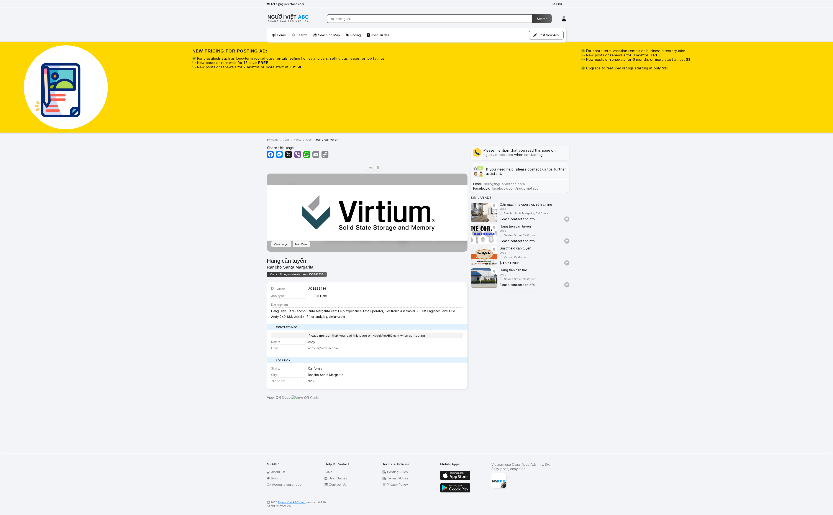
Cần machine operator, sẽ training (526, 204)
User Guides (380, 35)
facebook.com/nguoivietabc (515, 188)
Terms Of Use (397, 478)
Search (301, 35)
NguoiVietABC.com (292, 502)
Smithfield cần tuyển (515, 248)
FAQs (328, 472)
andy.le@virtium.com (323, 348)
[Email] (315, 154)
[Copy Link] (324, 154)
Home (281, 35)
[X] (288, 154)
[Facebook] (270, 154)
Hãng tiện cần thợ (514, 270)
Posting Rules (397, 472)
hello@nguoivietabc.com (287, 4)
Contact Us (337, 484)
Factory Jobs (303, 139)
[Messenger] (279, 154)
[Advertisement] (367, 428)
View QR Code (278, 397)
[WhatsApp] (306, 154)
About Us (278, 472)
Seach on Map (329, 35)
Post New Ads (548, 35)
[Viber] (297, 154)
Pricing (355, 35)
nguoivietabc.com (498, 155)
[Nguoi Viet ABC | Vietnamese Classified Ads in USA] (292, 22)
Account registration (287, 484)
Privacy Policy (397, 484)
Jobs (286, 139)
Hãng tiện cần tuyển (515, 226)
